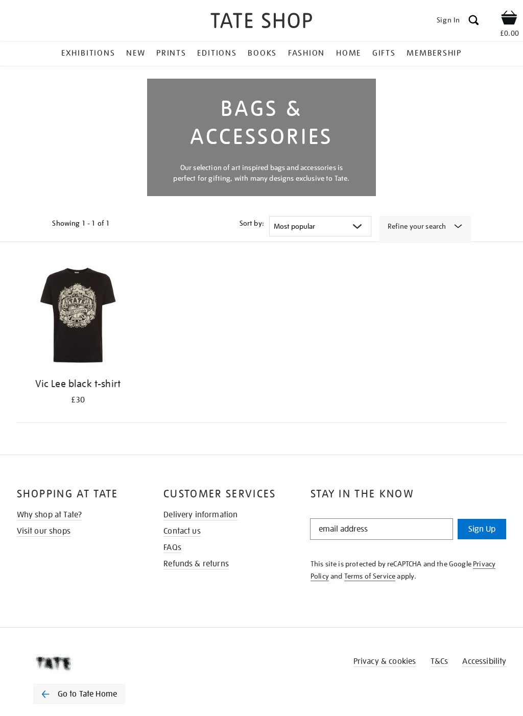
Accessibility (484, 661)
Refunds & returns (196, 564)
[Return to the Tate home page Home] (261, 22)
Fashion (306, 53)
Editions (216, 53)
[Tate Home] (86, 663)
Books (262, 53)
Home (348, 53)
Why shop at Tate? (49, 515)
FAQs (172, 547)
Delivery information (200, 515)
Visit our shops (43, 531)
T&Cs (439, 661)
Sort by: (252, 223)
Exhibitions (88, 53)
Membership (434, 53)
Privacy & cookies (384, 661)
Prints (171, 53)
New (135, 53)
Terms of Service (370, 576)
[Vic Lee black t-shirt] (78, 316)
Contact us (182, 531)
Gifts (384, 53)
